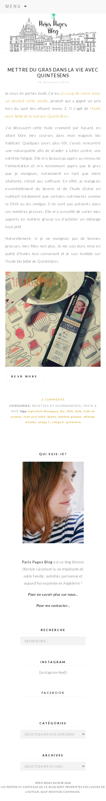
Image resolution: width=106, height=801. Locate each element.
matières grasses (70, 416)
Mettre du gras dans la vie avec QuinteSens (53, 72)
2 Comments (53, 399)
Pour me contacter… (53, 605)
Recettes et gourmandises (56, 405)
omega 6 (58, 422)
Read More (24, 376)
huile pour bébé (35, 416)
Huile (78, 411)
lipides (51, 416)
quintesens (73, 422)
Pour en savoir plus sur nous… (53, 594)
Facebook (53, 692)
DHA (70, 411)
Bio (62, 411)
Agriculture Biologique (43, 411)
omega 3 (44, 422)
